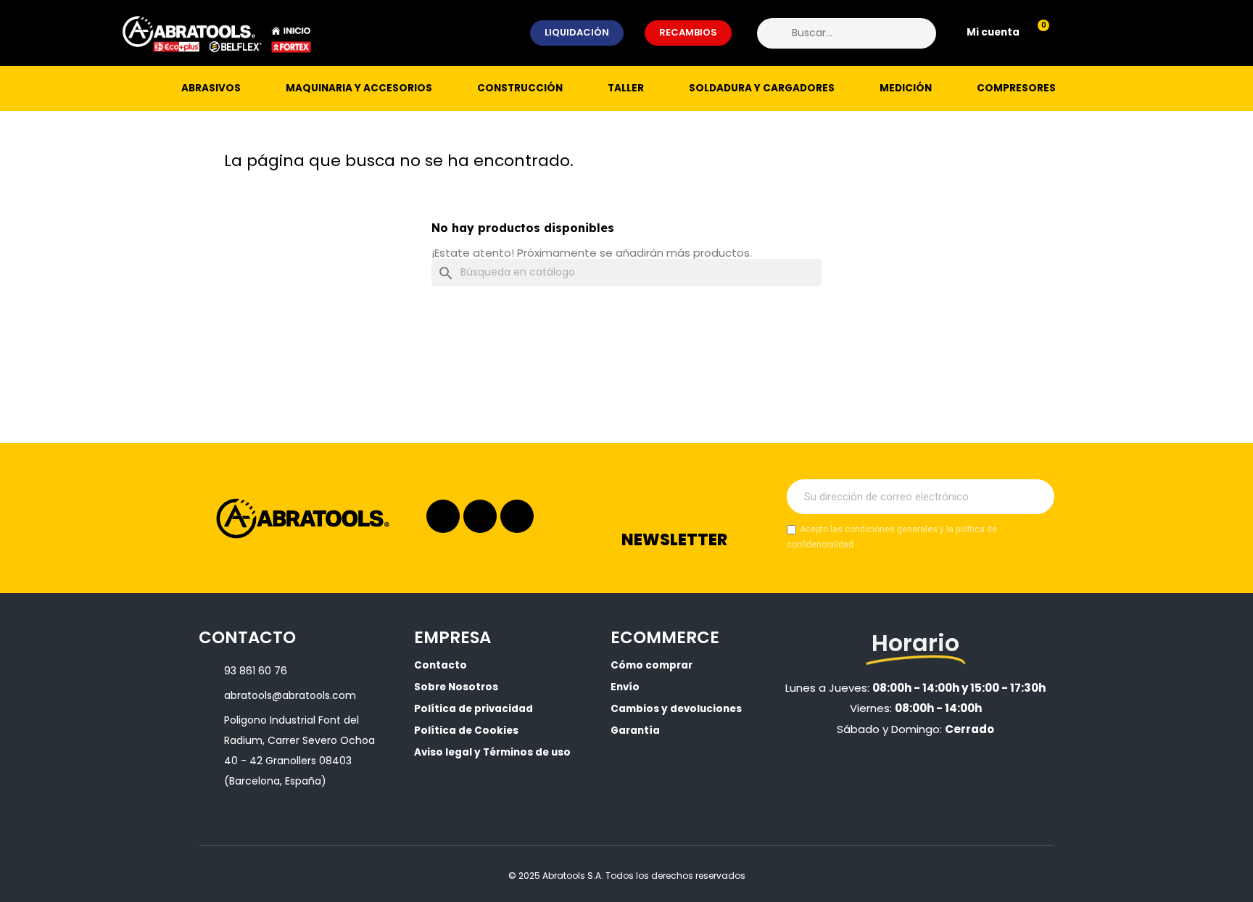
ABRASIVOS (211, 88)
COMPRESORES (1016, 88)
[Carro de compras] (1037, 33)
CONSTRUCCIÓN (520, 88)
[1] (1035, 496)
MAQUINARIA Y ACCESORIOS (359, 88)
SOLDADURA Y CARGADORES (762, 88)
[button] (577, 32)
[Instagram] (443, 516)
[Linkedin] (480, 516)
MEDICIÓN (906, 88)
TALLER (626, 88)
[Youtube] (517, 516)
